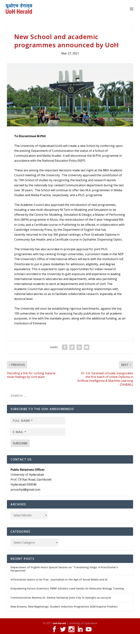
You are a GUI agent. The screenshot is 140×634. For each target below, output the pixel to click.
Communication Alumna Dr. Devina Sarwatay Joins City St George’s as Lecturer (61, 597)
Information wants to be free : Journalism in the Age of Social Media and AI (59, 579)
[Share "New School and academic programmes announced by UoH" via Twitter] (72, 347)
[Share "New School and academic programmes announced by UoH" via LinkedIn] (79, 347)
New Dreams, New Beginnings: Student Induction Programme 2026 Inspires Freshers (64, 606)
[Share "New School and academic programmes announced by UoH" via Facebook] (64, 347)
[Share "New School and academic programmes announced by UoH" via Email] (86, 347)
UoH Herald (59, 623)
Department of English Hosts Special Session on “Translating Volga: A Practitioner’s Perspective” (64, 569)
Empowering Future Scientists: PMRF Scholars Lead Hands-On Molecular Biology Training (67, 588)
